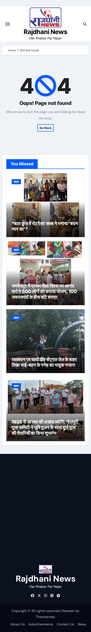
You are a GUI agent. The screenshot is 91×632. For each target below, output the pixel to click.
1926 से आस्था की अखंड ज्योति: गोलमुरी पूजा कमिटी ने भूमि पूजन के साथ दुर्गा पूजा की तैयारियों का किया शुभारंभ (45, 427)
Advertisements (40, 624)
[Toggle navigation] (7, 24)
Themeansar (45, 617)
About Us (17, 624)
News (82, 624)
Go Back (46, 128)
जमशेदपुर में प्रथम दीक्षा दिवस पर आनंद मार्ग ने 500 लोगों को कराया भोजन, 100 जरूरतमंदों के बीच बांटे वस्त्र (44, 291)
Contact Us (65, 624)
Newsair (68, 611)
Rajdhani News (45, 32)
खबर (16, 182)
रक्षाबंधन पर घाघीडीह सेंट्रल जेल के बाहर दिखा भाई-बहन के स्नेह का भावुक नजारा (44, 362)
